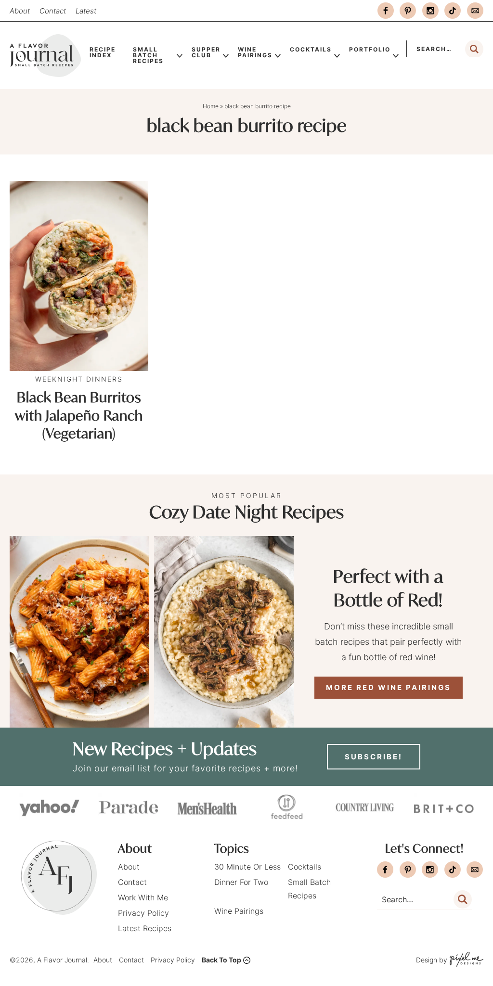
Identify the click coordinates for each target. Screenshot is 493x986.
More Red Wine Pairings (388, 687)
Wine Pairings (255, 52)
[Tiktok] (452, 10)
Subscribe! (373, 756)
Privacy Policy (143, 913)
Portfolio (369, 49)
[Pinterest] (408, 10)
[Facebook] (385, 10)
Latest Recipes (144, 928)
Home (211, 106)
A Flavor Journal (45, 55)
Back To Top (221, 960)
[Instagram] (430, 10)
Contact (52, 10)
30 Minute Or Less (247, 866)
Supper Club (206, 52)
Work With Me (143, 897)
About (20, 10)
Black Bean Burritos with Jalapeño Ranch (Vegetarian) (79, 415)
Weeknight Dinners (79, 379)
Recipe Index (103, 52)
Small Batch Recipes (148, 55)
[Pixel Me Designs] (465, 960)
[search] (474, 49)
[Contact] (475, 10)
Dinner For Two (241, 882)
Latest (86, 10)
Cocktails (311, 49)
